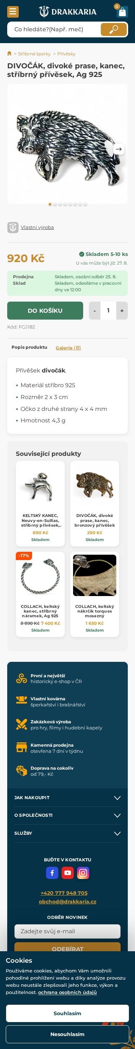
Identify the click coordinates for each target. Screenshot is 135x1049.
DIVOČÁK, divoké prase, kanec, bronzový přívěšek (95, 520)
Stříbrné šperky (34, 53)
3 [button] (60, 204)
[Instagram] (83, 873)
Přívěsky (66, 53)
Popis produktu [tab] (29, 347)
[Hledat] (114, 29)
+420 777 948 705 (64, 893)
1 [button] (50, 204)
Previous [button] (16, 149)
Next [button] (118, 149)
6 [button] (75, 204)
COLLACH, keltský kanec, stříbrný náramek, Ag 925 (40, 611)
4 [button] (65, 204)
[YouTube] (68, 873)
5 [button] (70, 204)
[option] (67, 145)
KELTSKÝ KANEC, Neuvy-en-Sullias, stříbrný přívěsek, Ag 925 (40, 522)
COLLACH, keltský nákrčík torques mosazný (94, 611)
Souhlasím (67, 1013)
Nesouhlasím (67, 1034)
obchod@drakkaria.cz (67, 901)
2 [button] (55, 204)
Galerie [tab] (68, 347)
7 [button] (80, 204)
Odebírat (68, 949)
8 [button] (85, 204)
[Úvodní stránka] (10, 53)
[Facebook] (52, 873)
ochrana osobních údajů (67, 992)
